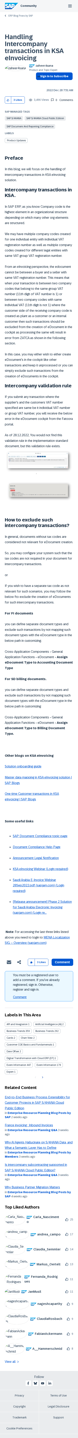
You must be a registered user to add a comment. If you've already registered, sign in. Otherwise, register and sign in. (36, 982)
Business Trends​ (44, 1031)
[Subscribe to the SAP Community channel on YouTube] (42, 1383)
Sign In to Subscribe (54, 76)
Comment (20, 997)
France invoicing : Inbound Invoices (29, 1125)
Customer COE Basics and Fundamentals (29, 1044)
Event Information (16, 1065)
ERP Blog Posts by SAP (20, 15)
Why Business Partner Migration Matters (32, 1187)
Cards (10, 1037)
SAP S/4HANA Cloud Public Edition (45, 118)
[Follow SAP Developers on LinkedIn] (49, 1383)
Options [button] (38, 83)
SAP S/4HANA (14, 118)
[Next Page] (42, 1077)
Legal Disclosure (58, 1406)
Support (58, 1417)
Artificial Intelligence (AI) (48, 1024)
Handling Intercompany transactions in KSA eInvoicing (34, 47)
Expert (10, 1071)
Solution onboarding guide (23, 766)
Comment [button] (62, 962)
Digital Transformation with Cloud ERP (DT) (30, 1058)
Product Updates (16, 140)
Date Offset (13, 1051)
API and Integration (17, 1024)
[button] (8, 100)
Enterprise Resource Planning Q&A (32, 1130)
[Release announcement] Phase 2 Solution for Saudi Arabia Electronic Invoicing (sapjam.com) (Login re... (42, 907)
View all (10, 1361)
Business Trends (16, 1031)
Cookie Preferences (19, 1428)
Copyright (19, 1406)
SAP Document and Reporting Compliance (30, 126)
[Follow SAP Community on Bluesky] (35, 1383)
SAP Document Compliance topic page (40, 836)
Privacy (19, 1395)
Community (28, 5)
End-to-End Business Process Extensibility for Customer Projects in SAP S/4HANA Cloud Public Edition (37, 1103)
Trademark (19, 1417)
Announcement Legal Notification (36, 858)
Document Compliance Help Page (36, 847)
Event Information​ (46, 1065)
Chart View (27, 1037)
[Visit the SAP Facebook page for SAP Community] (28, 1383)
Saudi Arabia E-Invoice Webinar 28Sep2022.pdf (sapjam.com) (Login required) (38, 885)
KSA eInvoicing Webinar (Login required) (40, 869)
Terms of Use (58, 1395)
